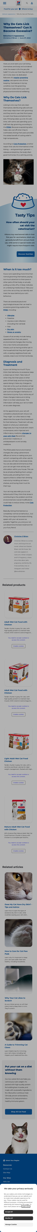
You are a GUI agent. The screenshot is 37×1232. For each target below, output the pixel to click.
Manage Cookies (11, 1224)
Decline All (9, 1218)
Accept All (8, 1212)
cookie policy (26, 1206)
